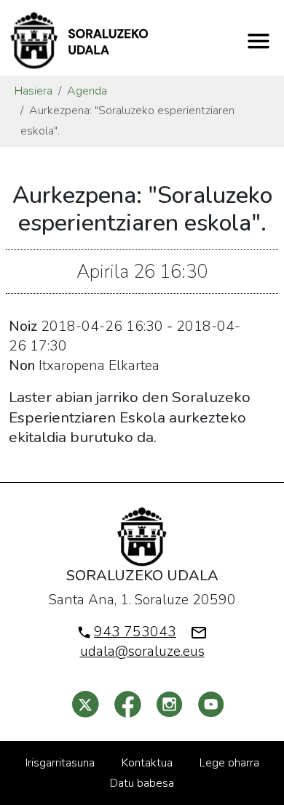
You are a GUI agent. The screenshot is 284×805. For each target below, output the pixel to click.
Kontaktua (147, 763)
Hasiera (33, 91)
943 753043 (135, 631)
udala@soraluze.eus (142, 651)
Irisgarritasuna (60, 763)
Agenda (87, 91)
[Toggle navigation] (258, 41)
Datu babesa (142, 783)
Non (22, 365)
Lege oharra (229, 763)
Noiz (23, 326)
